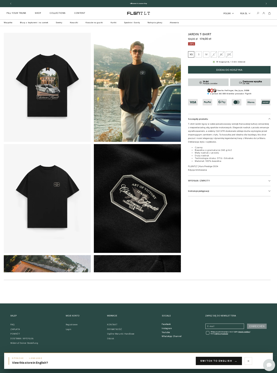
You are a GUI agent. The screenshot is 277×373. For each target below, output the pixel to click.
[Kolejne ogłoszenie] (266, 3)
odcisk (110, 339)
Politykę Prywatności (221, 334)
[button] (38, 13)
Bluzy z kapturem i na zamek (34, 23)
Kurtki (114, 23)
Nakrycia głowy (155, 23)
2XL (230, 55)
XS (191, 54)
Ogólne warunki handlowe (120, 334)
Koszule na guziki (94, 23)
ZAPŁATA (15, 329)
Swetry (59, 23)
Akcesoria (174, 23)
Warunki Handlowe (244, 332)
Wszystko (8, 23)
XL (222, 55)
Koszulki (74, 23)
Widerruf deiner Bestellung (24, 343)
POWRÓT (15, 334)
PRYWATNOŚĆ (114, 329)
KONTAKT (112, 325)
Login (68, 329)
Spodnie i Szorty (132, 23)
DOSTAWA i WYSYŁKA (21, 339)
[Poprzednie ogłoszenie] (11, 3)
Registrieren (72, 325)
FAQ (12, 325)
